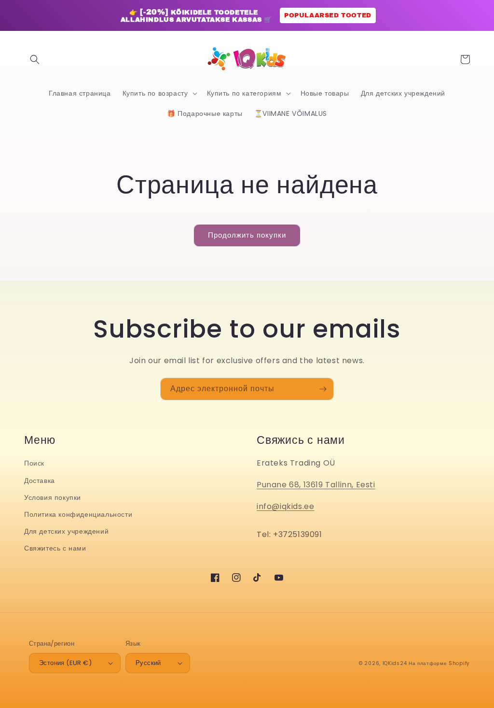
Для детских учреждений (66, 531)
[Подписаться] (322, 389)
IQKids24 (395, 663)
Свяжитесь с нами (55, 548)
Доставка (39, 480)
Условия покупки (52, 497)
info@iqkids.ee (285, 506)
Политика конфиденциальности (78, 514)
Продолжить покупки (247, 235)
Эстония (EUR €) (65, 662)
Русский (148, 662)
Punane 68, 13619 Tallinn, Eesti (316, 484)
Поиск (34, 463)
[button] (34, 59)
